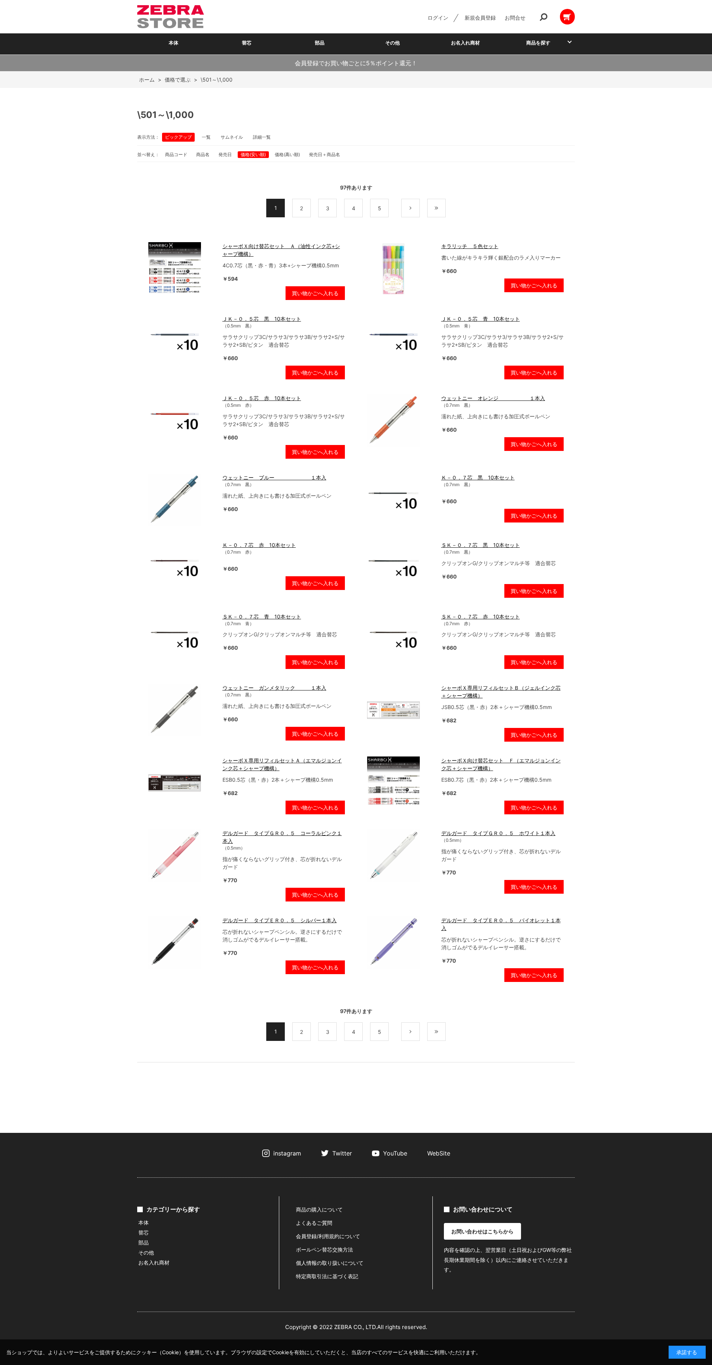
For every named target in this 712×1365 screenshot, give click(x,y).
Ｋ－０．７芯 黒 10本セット (478, 477)
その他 (392, 43)
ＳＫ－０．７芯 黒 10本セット (480, 545)
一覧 (206, 137)
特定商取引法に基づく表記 (327, 1276)
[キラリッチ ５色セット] (400, 268)
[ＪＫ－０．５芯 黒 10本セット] (181, 341)
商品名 (203, 154)
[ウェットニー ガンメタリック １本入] (181, 710)
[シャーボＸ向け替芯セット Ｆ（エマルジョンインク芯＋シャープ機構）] (400, 782)
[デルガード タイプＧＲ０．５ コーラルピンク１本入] (181, 855)
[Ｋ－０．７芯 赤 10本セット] (181, 567)
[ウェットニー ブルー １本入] (181, 500)
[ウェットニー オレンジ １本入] (400, 420)
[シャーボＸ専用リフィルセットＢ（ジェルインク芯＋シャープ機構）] (400, 710)
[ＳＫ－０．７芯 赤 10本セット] (400, 639)
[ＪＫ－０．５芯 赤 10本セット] (181, 420)
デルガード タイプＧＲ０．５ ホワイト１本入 (498, 833)
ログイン (438, 17)
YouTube (395, 1153)
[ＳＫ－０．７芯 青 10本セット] (181, 639)
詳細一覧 (262, 137)
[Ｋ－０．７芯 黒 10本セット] (400, 500)
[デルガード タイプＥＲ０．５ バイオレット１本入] (400, 942)
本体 (173, 43)
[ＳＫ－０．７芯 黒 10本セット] (400, 567)
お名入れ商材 (465, 43)
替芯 (246, 43)
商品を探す (538, 43)
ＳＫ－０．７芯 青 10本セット (261, 616)
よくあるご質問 (314, 1223)
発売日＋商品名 (324, 154)
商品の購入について (319, 1209)
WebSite (438, 1153)
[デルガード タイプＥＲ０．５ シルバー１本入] (181, 942)
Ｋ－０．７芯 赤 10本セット (259, 545)
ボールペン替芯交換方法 (324, 1249)
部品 (319, 43)
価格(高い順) (287, 154)
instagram (287, 1153)
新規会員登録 (480, 17)
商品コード (176, 154)
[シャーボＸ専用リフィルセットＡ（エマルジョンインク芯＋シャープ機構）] (181, 782)
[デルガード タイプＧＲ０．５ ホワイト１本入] (400, 855)
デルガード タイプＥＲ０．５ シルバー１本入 (279, 920)
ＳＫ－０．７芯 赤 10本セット (480, 616)
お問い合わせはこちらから (482, 1231)
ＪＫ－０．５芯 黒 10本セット (261, 319)
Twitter (342, 1153)
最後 (445, 208)
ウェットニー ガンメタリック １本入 (274, 688)
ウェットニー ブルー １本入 (274, 477)
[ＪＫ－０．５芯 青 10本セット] (400, 341)
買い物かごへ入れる (315, 293)
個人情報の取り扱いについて (329, 1263)
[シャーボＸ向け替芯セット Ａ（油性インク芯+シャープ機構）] (181, 268)
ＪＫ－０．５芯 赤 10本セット (261, 398)
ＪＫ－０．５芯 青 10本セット (480, 319)
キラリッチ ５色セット (469, 246)
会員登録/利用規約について (328, 1236)
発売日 (225, 154)
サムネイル (232, 137)
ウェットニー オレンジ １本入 (493, 398)
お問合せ (515, 17)
